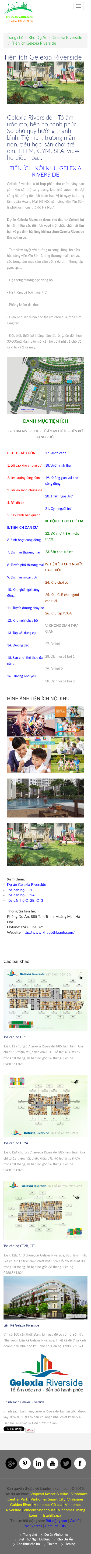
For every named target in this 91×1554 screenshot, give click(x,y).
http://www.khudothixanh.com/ (48, 932)
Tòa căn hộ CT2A (21, 895)
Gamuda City (55, 1526)
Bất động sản (56, 1521)
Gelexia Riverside (67, 38)
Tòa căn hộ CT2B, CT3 (25, 900)
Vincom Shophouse (39, 1510)
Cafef (74, 1521)
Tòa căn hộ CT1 (19, 890)
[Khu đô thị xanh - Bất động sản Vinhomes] (19, 14)
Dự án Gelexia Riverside (26, 885)
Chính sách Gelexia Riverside (24, 1402)
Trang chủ (15, 38)
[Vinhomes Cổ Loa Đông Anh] (62, 1505)
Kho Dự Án (37, 38)
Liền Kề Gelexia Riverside (21, 1325)
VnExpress (33, 1526)
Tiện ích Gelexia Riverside (34, 43)
